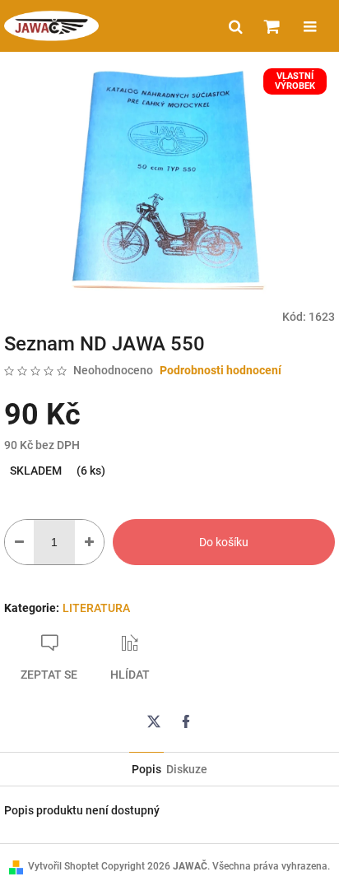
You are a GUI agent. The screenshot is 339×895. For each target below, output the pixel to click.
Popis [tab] (146, 769)
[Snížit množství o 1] (19, 542)
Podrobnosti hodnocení (220, 370)
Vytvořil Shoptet (63, 866)
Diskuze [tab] (186, 769)
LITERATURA (96, 607)
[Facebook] (186, 721)
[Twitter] (154, 721)
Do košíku (223, 542)
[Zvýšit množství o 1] (89, 542)
